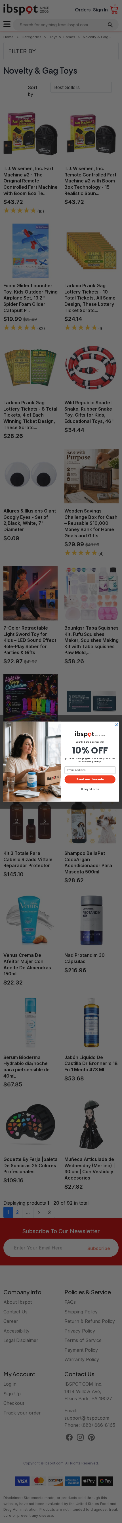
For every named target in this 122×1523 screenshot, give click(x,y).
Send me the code (90, 779)
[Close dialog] (116, 724)
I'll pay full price (90, 789)
